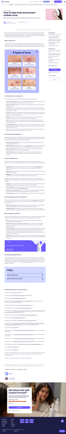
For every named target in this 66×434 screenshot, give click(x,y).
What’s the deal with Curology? (53, 45)
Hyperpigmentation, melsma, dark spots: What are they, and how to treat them (55, 40)
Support (12, 419)
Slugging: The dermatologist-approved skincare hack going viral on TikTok (55, 54)
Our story (3, 424)
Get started (4, 419)
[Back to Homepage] (5, 1)
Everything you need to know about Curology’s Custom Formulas (54, 37)
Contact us (13, 426)
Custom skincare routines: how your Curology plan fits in (54, 43)
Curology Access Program (17, 430)
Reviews (3, 426)
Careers (12, 422)
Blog (12, 421)
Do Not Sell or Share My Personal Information (19, 429)
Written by (10, 373)
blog (4, 10)
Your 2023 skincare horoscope (53, 62)
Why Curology (4, 422)
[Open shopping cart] (64, 1)
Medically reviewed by (12, 378)
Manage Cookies (16, 431)
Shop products (4, 421)
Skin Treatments (8, 10)
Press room (13, 424)
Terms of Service (4, 430)
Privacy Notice (4, 431)
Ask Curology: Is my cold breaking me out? (54, 51)
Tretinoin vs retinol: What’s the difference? (53, 57)
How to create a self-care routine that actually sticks (54, 60)
